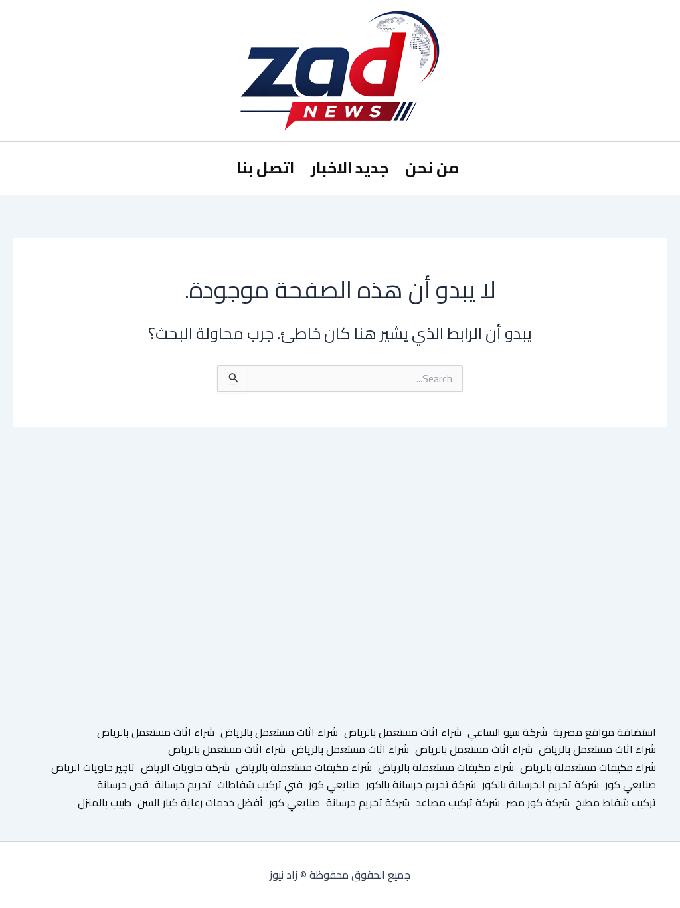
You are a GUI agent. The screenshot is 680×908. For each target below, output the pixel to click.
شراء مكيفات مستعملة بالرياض (588, 767)
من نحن (432, 168)
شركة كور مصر (538, 802)
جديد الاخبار (349, 168)
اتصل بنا (265, 168)
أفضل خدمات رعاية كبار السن (200, 802)
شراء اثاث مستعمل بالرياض (403, 731)
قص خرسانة (123, 784)
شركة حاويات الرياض (185, 767)
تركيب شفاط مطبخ (616, 802)
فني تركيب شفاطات (260, 784)
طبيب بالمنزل (104, 802)
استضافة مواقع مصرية (604, 731)
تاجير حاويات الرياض (93, 767)
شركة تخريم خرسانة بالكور (421, 784)
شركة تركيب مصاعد (458, 802)
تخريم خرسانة (183, 784)
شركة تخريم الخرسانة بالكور (540, 784)
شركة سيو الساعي (507, 731)
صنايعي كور (630, 784)
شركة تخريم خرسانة (368, 802)
